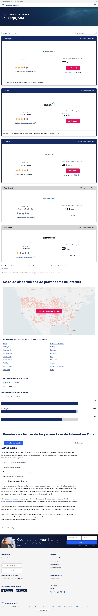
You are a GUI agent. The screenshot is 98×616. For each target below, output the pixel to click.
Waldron (6, 363)
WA (8, 528)
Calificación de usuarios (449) (25, 123)
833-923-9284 (75, 72)
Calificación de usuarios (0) (25, 218)
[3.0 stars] (21, 67)
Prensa (52, 588)
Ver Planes (71, 68)
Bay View (53, 360)
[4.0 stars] (24, 67)
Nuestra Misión (54, 582)
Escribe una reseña (14, 443)
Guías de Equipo (54, 561)
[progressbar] (39, 403)
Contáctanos (53, 585)
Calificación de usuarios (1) (25, 257)
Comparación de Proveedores (57, 558)
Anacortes (6, 369)
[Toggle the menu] (95, 5)
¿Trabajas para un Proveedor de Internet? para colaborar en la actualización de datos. (31, 273)
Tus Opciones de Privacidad (85, 606)
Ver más (72, 215)
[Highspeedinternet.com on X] (55, 592)
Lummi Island (7, 353)
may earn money (7, 1)
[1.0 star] (16, 67)
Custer (52, 363)
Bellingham (54, 347)
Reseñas (3, 561)
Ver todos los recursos (55, 567)
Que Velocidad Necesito (7, 582)
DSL (4, 382)
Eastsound (7, 350)
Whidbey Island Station (58, 366)
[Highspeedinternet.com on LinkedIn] (64, 592)
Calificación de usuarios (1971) (25, 72)
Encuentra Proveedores (7, 558)
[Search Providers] (20, 565)
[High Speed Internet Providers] (10, 5)
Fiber (5, 387)
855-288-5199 (76, 175)
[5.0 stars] (27, 67)
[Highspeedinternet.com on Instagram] (58, 592)
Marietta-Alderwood (57, 343)
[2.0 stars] (19, 67)
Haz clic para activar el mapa (49, 311)
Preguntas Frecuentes (55, 564)
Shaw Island (7, 356)
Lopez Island (7, 366)
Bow (51, 356)
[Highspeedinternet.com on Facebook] (51, 592)
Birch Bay (53, 353)
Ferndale (53, 350)
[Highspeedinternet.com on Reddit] (61, 592)
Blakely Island (7, 347)
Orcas (5, 343)
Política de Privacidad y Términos (67, 606)
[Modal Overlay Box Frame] (49, 541)
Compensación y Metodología (50, 606)
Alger (52, 369)
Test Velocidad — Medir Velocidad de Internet (12, 578)
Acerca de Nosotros (55, 578)
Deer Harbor (7, 360)
